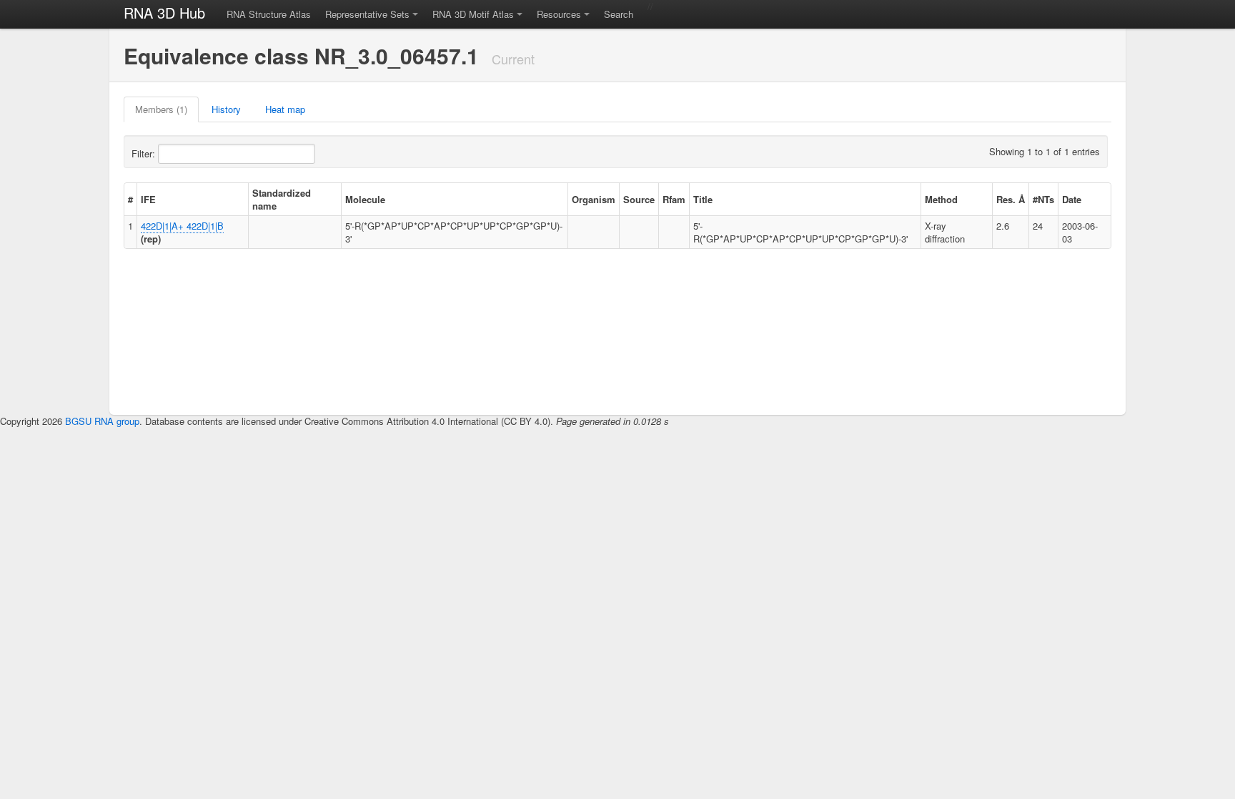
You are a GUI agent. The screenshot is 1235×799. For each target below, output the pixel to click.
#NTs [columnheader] (1043, 199)
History (226, 109)
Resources (559, 14)
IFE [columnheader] (148, 199)
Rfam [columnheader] (674, 199)
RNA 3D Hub (164, 12)
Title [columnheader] (703, 199)
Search (618, 14)
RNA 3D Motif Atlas (473, 14)
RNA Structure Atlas (269, 14)
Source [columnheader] (639, 199)
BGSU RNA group (102, 421)
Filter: (145, 153)
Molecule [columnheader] (365, 199)
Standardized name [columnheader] (281, 199)
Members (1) (161, 109)
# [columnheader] (130, 199)
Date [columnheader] (1071, 199)
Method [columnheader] (941, 199)
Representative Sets (367, 14)
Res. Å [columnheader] (1010, 199)
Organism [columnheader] (593, 199)
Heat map (285, 109)
